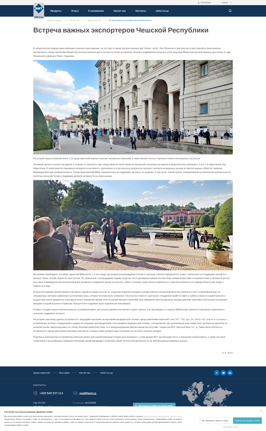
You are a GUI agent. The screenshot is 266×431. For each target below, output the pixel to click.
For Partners (205, 2)
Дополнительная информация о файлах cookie (162, 416)
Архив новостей (94, 20)
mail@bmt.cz (87, 393)
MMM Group (162, 10)
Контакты (140, 10)
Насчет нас (120, 10)
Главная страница (54, 20)
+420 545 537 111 (51, 393)
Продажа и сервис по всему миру (156, 406)
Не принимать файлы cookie (215, 420)
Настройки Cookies (230, 427)
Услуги (75, 10)
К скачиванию (96, 10)
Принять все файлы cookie (247, 420)
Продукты (56, 10)
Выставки (64, 372)
